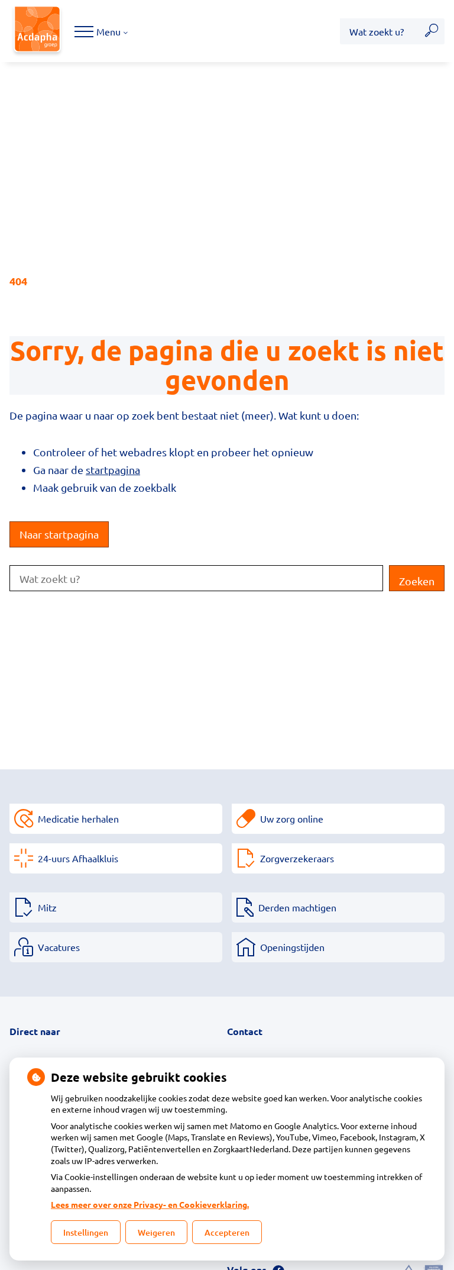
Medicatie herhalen (78, 818)
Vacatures (59, 947)
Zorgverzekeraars (297, 858)
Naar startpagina (59, 534)
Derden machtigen (297, 907)
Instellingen (85, 1232)
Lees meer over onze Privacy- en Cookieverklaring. (150, 1204)
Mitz (47, 907)
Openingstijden (292, 947)
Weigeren (156, 1232)
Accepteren (227, 1232)
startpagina (113, 469)
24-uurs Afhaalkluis (78, 858)
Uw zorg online (291, 818)
